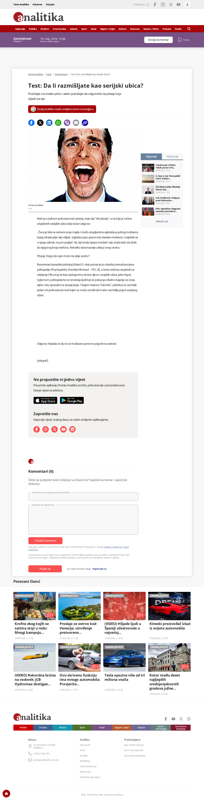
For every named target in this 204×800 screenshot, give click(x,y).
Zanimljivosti (61, 74)
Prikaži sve (162, 221)
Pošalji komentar (45, 540)
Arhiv (82, 750)
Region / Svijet (107, 28)
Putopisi (50, 4)
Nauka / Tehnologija (161, 727)
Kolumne (37, 4)
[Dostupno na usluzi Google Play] (72, 400)
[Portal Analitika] (38, 17)
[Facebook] (31, 122)
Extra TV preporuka (133, 750)
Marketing (85, 761)
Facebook (155, 4)
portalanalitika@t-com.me (46, 760)
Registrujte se (99, 568)
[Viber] (67, 122)
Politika (33, 28)
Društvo (45, 28)
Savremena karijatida (180, 727)
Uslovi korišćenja (88, 766)
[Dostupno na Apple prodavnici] (45, 400)
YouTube (178, 4)
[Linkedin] (49, 122)
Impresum (85, 745)
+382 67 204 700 (41, 753)
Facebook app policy (90, 777)
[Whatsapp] (58, 122)
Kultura (122, 28)
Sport (84, 28)
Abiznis (73, 28)
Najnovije (20, 28)
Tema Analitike (21, 4)
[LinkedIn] (72, 429)
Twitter (171, 4)
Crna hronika (59, 28)
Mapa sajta (85, 771)
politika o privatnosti (113, 546)
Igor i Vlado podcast (134, 745)
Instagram (163, 4)
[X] (54, 429)
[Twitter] (40, 122)
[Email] (76, 122)
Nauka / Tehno (151, 28)
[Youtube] (63, 429)
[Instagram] (45, 429)
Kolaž (93, 28)
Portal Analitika (35, 74)
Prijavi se (45, 569)
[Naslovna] (6, 793)
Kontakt (83, 755)
